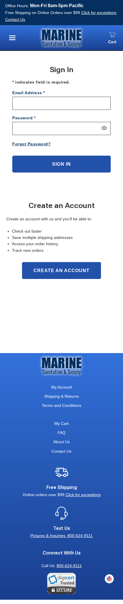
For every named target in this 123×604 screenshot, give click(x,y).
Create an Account (61, 270)
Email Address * (28, 92)
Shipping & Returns (61, 396)
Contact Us (15, 19)
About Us (61, 441)
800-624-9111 (69, 565)
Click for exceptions (98, 12)
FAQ (61, 432)
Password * (23, 118)
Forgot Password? (31, 144)
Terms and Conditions (61, 405)
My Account (61, 387)
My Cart (61, 423)
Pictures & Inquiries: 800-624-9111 (61, 535)
